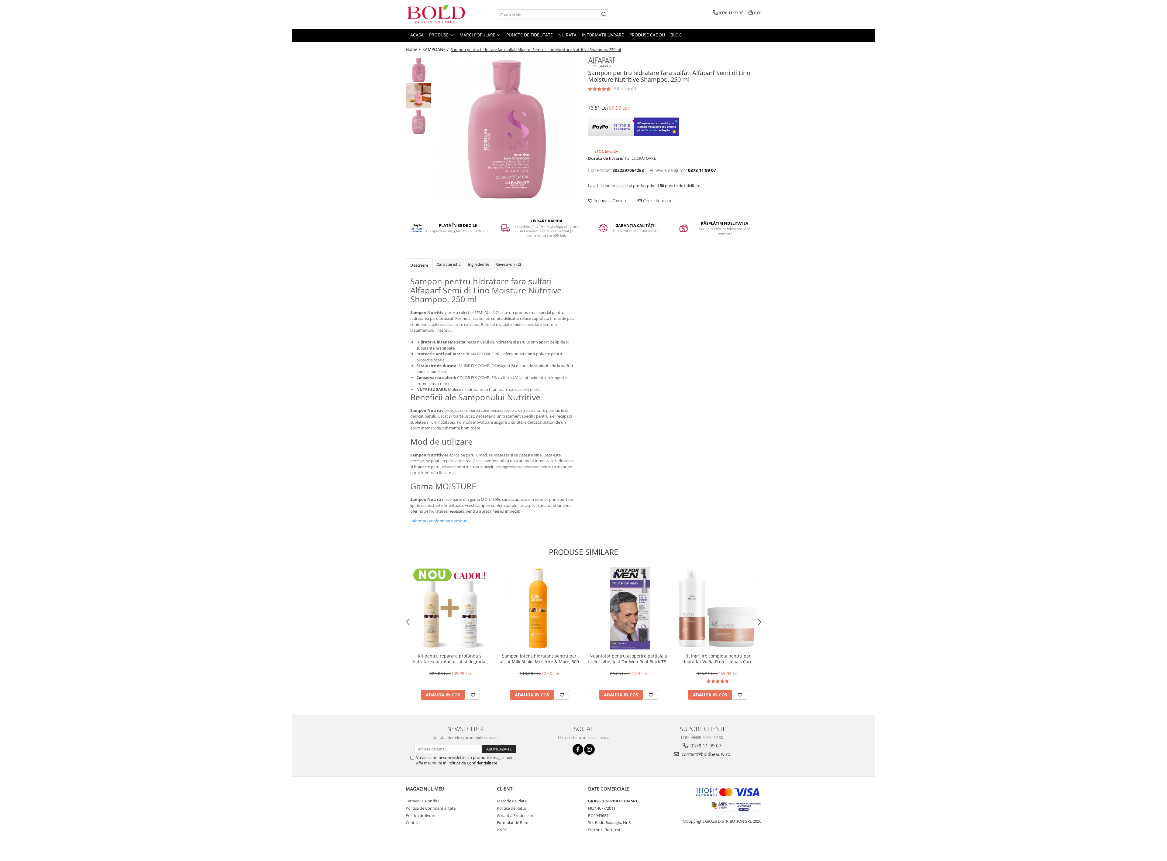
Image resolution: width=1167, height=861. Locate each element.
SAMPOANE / (436, 49)
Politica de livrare (421, 815)
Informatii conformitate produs (438, 521)
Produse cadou (647, 35)
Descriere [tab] (419, 265)
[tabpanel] (507, 129)
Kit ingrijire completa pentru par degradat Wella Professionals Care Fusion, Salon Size (717, 659)
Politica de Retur (511, 808)
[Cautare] (603, 14)
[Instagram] (589, 749)
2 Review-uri (625, 88)
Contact (413, 822)
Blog (676, 35)
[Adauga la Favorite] (473, 695)
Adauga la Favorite (610, 200)
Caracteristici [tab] (449, 264)
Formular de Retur (513, 822)
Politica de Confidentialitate (472, 763)
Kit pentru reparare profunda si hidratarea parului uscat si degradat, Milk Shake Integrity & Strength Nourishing (450, 659)
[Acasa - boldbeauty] (436, 14)
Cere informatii (656, 200)
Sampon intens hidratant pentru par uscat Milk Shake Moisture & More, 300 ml (539, 659)
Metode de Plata (512, 801)
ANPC (502, 829)
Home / (414, 49)
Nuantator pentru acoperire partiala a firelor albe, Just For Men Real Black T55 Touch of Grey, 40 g (628, 659)
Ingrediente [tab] (478, 264)
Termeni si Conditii (422, 801)
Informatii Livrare (603, 35)
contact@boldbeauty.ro (705, 754)
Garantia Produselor (515, 815)
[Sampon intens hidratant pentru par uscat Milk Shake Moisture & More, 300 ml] (539, 608)
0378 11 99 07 (705, 746)
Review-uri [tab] (508, 264)
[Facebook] (578, 749)
